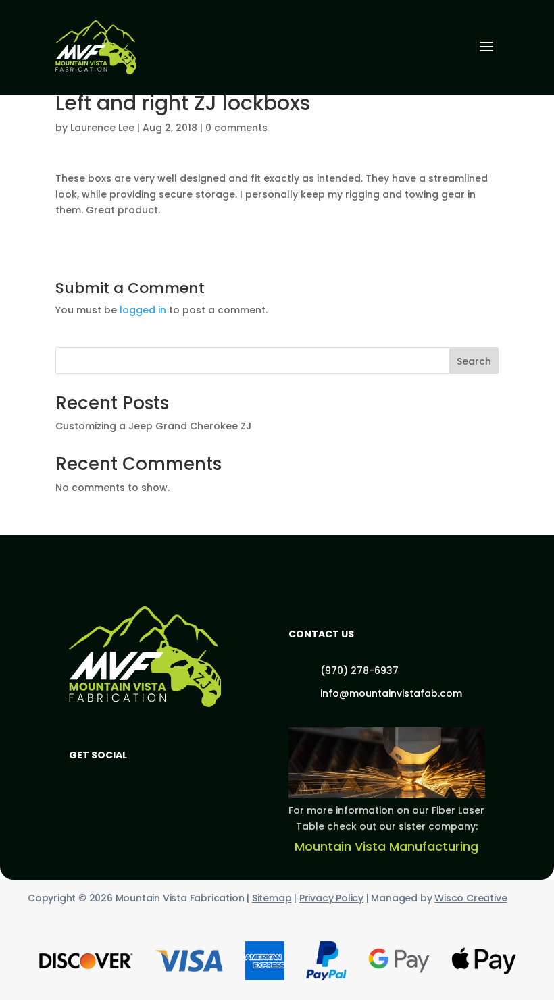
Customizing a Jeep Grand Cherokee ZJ (153, 426)
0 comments (236, 127)
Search (474, 361)
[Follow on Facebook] (88, 782)
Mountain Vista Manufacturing (386, 846)
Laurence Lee (102, 127)
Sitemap (272, 898)
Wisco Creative (470, 898)
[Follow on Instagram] (131, 782)
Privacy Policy (331, 898)
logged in (143, 310)
